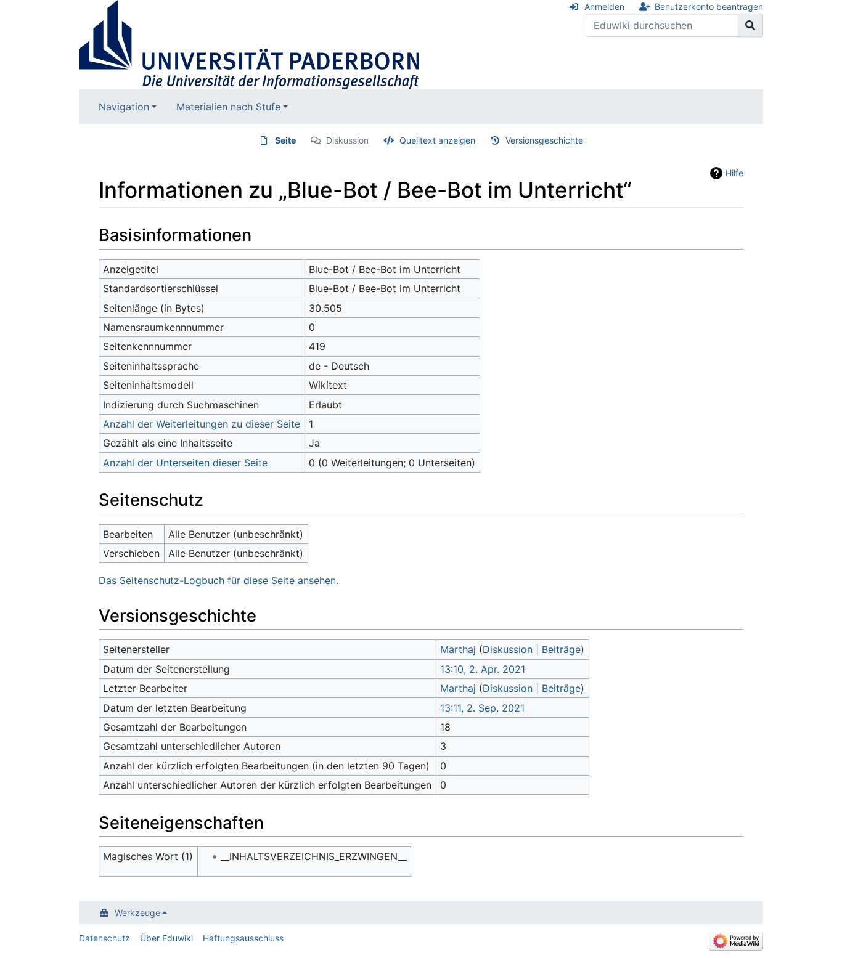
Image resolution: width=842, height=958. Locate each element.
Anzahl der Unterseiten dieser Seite (185, 463)
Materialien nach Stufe (228, 106)
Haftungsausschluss (243, 938)
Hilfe (734, 173)
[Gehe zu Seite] (750, 25)
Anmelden (604, 6)
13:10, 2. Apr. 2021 (482, 669)
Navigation (124, 106)
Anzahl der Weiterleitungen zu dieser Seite (201, 424)
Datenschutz (104, 938)
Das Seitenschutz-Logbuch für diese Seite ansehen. (218, 580)
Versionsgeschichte (544, 140)
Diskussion (347, 140)
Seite (285, 140)
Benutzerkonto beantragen (709, 6)
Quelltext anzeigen (437, 140)
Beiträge (561, 649)
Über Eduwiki (166, 938)
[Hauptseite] (249, 44)
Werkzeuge (137, 912)
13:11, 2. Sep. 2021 (482, 708)
